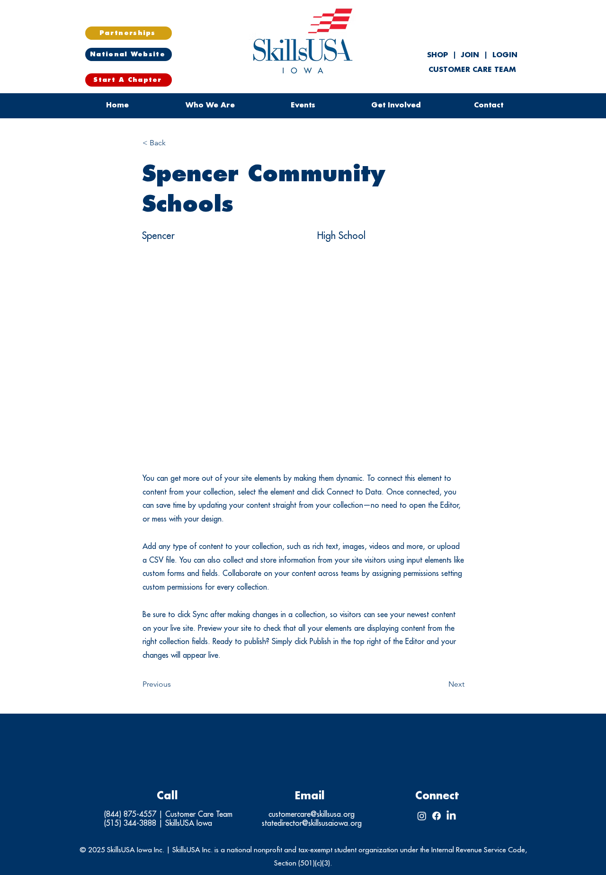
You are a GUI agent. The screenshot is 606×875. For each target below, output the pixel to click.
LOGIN (504, 55)
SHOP (438, 55)
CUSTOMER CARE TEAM (472, 69)
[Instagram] (422, 816)
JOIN (470, 55)
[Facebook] (436, 816)
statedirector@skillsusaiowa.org (312, 823)
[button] (303, 105)
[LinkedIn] (451, 816)
